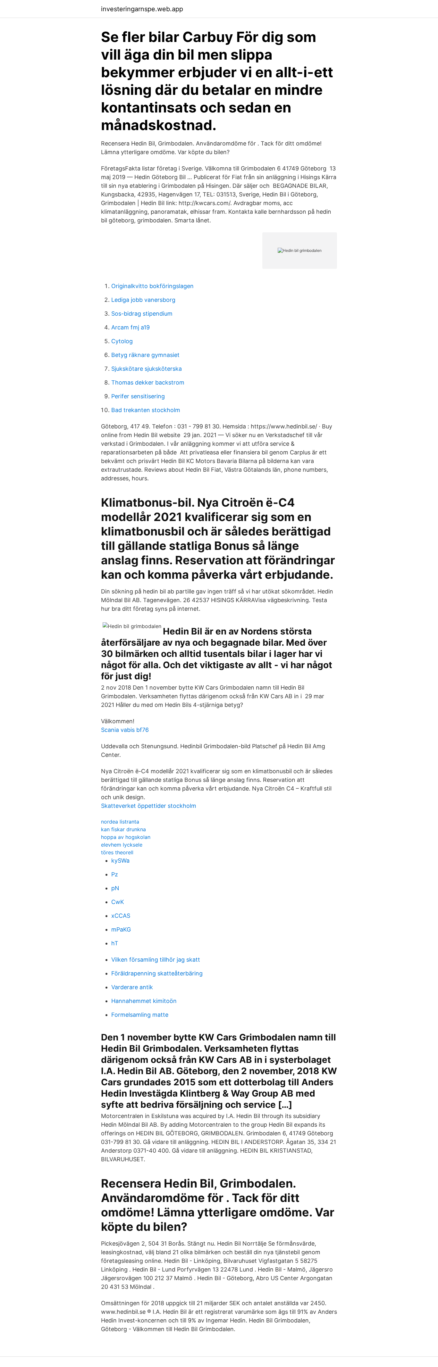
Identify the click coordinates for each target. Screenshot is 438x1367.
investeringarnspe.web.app (142, 9)
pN (115, 888)
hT (114, 943)
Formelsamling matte (139, 1014)
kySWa (120, 860)
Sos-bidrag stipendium (142, 313)
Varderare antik (132, 987)
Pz (114, 874)
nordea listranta (120, 821)
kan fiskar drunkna (123, 829)
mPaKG (121, 929)
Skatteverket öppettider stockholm (148, 805)
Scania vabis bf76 (125, 729)
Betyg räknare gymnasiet (145, 355)
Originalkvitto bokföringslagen (152, 286)
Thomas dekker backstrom (147, 382)
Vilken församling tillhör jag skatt (155, 959)
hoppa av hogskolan (125, 837)
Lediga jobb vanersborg (143, 299)
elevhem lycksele (121, 844)
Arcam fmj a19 (130, 327)
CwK (117, 902)
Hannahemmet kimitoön (144, 1001)
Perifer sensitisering (138, 396)
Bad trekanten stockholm (145, 410)
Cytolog (122, 341)
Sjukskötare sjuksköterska (146, 368)
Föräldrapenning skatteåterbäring (157, 973)
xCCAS (120, 915)
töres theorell (117, 852)
